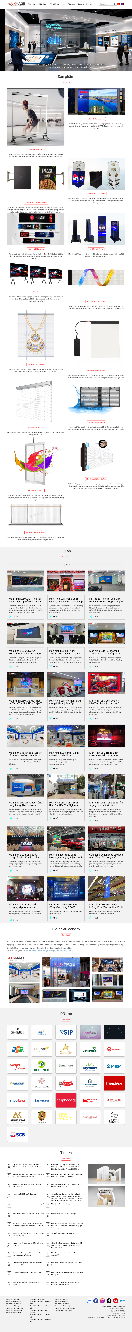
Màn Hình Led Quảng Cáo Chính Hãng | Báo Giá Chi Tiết (27, 1283)
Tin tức (71, 4)
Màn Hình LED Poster (96, 249)
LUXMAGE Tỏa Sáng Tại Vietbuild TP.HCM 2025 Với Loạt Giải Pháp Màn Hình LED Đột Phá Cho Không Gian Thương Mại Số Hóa (65, 1167)
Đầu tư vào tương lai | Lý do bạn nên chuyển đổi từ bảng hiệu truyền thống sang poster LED (28, 1225)
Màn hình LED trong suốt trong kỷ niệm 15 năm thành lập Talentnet (24, 857)
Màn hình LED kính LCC (62, 1301)
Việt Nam (66, 565)
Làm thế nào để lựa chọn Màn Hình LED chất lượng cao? (28, 1244)
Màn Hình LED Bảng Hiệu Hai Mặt (36, 203)
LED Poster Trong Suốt (36, 149)
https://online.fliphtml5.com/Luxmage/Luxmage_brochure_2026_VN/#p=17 (48, 951)
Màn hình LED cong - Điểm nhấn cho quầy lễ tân (64, 754)
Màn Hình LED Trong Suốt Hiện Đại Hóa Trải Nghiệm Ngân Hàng (63, 805)
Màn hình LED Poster (13, 1299)
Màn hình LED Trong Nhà (14, 1310)
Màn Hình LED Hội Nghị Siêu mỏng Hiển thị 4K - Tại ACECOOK (65, 703)
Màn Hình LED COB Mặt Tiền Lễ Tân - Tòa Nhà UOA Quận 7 (25, 702)
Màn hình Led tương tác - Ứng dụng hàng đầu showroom (25, 804)
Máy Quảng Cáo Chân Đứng (60, 1204)
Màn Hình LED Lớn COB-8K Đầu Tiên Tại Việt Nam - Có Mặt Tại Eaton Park (104, 703)
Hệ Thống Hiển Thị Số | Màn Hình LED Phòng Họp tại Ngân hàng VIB (106, 601)
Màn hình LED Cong (12, 1306)
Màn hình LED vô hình (37, 1299)
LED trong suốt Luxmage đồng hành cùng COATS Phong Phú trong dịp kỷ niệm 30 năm (65, 908)
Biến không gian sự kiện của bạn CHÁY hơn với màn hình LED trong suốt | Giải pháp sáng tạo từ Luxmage (67, 1226)
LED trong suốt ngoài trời (96, 422)
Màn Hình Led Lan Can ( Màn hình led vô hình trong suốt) (66, 1254)
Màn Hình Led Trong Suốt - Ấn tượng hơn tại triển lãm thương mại (106, 805)
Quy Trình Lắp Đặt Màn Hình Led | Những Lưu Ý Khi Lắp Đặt (67, 1274)
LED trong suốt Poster (35, 490)
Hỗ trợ (80, 4)
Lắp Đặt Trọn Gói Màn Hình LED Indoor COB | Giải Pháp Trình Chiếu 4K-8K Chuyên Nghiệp (28, 1166)
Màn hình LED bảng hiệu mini (64, 1306)
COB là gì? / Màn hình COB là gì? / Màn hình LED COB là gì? (27, 1185)
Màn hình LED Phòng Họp (14, 1308)
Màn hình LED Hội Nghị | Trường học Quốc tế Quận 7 (64, 652)
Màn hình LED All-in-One (14, 1301)
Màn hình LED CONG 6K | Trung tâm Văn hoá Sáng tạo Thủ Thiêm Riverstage (25, 654)
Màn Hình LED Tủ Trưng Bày (96, 193)
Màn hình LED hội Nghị (13, 1313)
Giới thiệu (32, 4)
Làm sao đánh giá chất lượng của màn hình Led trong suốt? (27, 1264)
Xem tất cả (66, 82)
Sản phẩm (54, 4)
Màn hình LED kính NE (62, 1304)
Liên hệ (89, 4)
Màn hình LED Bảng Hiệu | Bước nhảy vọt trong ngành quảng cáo (28, 1234)
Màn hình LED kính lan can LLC (36, 533)
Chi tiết (15, 617)
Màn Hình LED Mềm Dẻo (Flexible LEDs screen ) (66, 1264)
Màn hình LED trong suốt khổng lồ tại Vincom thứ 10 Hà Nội (106, 907)
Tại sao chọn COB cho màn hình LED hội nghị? (28, 1204)
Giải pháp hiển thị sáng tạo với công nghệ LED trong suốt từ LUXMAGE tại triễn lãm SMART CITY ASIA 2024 (66, 1245)
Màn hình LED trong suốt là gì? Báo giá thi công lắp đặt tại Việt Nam (65, 1283)
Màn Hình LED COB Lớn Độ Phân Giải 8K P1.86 (28, 1214)
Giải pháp (43, 4)
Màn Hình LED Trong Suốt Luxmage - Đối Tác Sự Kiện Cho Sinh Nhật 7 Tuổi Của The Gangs (105, 756)
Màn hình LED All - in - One (36, 292)
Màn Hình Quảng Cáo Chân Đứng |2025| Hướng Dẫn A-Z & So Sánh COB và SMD (67, 1176)
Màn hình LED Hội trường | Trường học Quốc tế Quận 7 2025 (104, 654)
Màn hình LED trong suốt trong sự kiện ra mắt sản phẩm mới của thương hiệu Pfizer (24, 908)
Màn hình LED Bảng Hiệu (36, 249)
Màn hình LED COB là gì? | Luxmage (25, 1194)
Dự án (63, 4)
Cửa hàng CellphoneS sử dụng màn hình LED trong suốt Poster (106, 857)
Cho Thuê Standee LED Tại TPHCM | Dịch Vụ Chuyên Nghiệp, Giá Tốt (66, 1185)
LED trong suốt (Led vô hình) (96, 301)
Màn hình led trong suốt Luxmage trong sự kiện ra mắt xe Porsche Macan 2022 (66, 857)
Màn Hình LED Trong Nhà (96, 119)
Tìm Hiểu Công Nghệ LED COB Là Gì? (63, 1233)
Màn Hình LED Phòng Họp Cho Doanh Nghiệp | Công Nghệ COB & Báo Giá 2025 (28, 1176)
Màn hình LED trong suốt (36, 364)
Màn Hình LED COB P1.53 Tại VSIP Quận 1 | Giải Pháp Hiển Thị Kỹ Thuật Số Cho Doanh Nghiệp (25, 602)
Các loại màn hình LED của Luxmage (63, 1214)
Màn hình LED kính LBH (36, 427)
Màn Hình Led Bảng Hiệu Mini (96, 479)
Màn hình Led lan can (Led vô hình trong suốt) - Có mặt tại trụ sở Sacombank (25, 755)
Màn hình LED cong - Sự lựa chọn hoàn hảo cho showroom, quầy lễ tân (27, 1254)
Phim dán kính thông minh (96, 371)
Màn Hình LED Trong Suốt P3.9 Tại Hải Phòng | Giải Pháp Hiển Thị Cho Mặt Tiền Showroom (66, 602)
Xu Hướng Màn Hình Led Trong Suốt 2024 (27, 1272)
